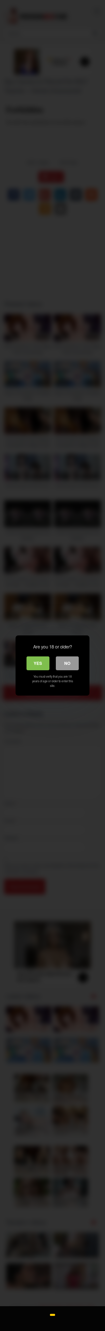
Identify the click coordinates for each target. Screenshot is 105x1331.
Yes (38, 663)
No (67, 663)
